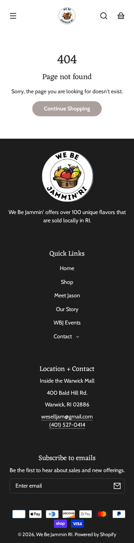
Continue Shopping (67, 108)
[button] (103, 15)
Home (67, 268)
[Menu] (13, 15)
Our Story (67, 309)
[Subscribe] (117, 485)
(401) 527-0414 (67, 425)
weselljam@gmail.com (67, 416)
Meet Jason (67, 295)
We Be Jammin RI (54, 534)
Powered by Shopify (95, 534)
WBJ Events (67, 322)
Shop (67, 282)
